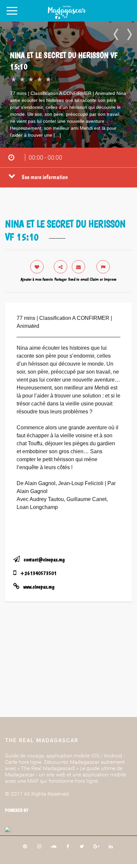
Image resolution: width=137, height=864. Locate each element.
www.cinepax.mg (38, 587)
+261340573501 (38, 573)
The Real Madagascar (41, 740)
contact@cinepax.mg (44, 559)
